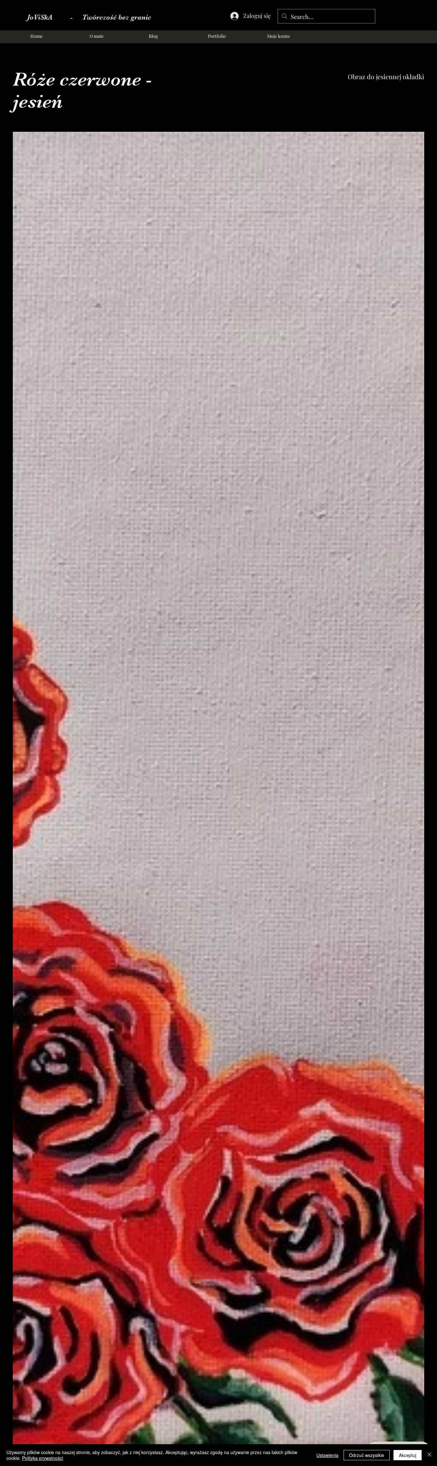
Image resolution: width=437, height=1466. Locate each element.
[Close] (429, 1455)
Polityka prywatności (42, 1458)
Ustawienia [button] (327, 1455)
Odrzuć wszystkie (366, 1455)
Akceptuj (407, 1455)
